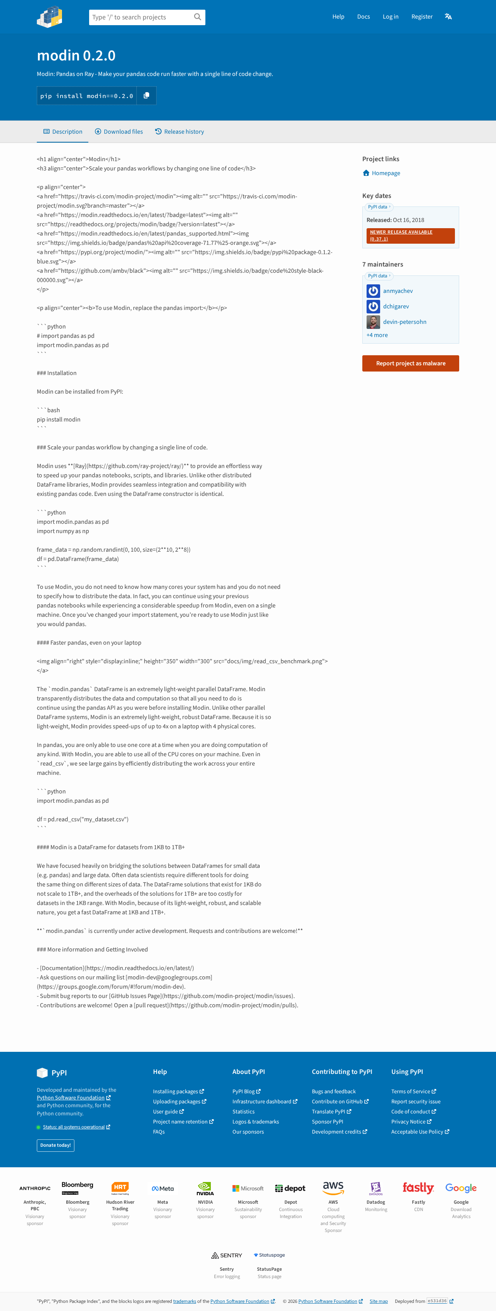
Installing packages (175, 1091)
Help (338, 16)
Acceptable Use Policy (417, 1132)
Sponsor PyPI (327, 1122)
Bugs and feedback (334, 1091)
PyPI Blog (243, 1091)
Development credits (336, 1132)
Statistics (243, 1112)
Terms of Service (410, 1091)
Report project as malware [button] (411, 363)
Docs (363, 16)
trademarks (184, 1301)
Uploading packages (176, 1102)
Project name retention (180, 1122)
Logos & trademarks (255, 1122)
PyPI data (377, 206)
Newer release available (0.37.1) (401, 236)
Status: (74, 1127)
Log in (391, 16)
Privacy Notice (408, 1122)
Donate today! (55, 1145)
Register (422, 16)
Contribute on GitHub (337, 1102)
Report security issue (416, 1102)
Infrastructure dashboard (261, 1102)
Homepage (386, 173)
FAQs (159, 1132)
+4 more (377, 335)
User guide (165, 1112)
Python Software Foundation (71, 1098)
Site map (379, 1301)
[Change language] (449, 16)
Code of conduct (410, 1112)
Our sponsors (248, 1132)
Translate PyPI (328, 1112)
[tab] (62, 132)
